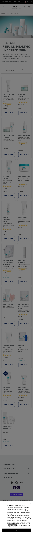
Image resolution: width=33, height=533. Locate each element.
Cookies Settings (12, 525)
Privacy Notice (13, 527)
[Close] (31, 503)
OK (16, 530)
